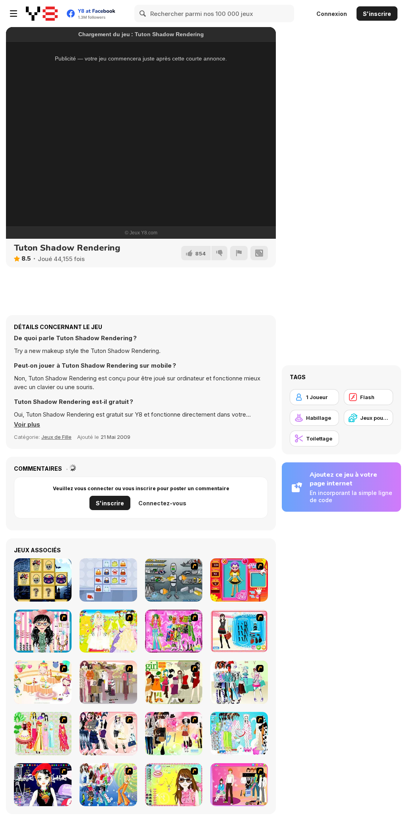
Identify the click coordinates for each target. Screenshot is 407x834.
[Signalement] (239, 253)
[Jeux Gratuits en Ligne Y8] (41, 13)
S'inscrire (377, 13)
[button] (27, 424)
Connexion (331, 13)
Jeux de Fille (56, 437)
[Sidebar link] (13, 13)
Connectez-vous (162, 503)
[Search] (143, 13)
